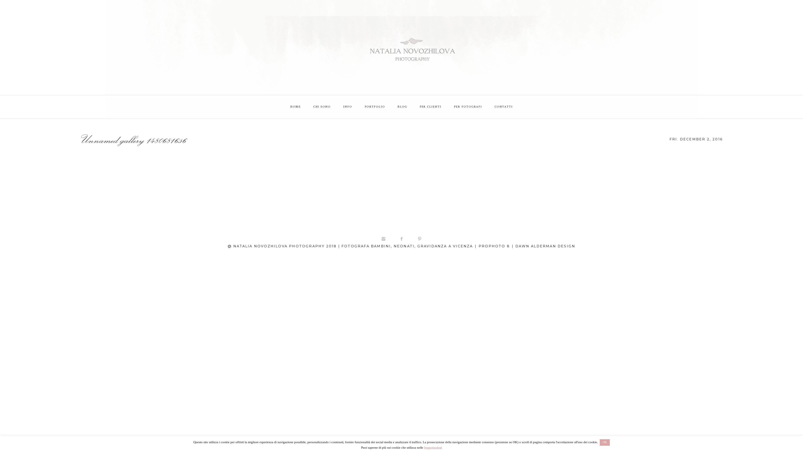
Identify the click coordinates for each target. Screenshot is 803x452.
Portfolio (375, 106)
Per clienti (431, 106)
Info (347, 106)
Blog (402, 106)
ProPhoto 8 (494, 246)
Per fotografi (468, 106)
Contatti (504, 106)
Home (295, 106)
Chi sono (322, 106)
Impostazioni (433, 447)
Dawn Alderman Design (545, 246)
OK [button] (605, 442)
